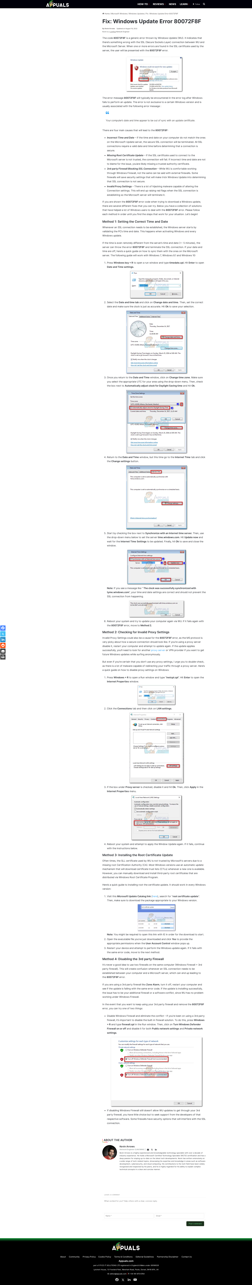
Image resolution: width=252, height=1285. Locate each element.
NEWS (172, 4)
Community (74, 1256)
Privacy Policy (89, 1256)
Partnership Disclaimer (167, 1256)
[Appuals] (57, 4)
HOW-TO (143, 4)
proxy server (158, 650)
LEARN (184, 4)
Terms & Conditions (123, 1256)
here (154, 896)
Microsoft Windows (119, 13)
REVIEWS (158, 4)
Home (107, 13)
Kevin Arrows (108, 29)
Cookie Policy (104, 1256)
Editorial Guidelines (145, 1256)
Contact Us (187, 1256)
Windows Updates (136, 13)
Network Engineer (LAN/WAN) (132, 1149)
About (63, 1256)
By (103, 29)
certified (113, 32)
